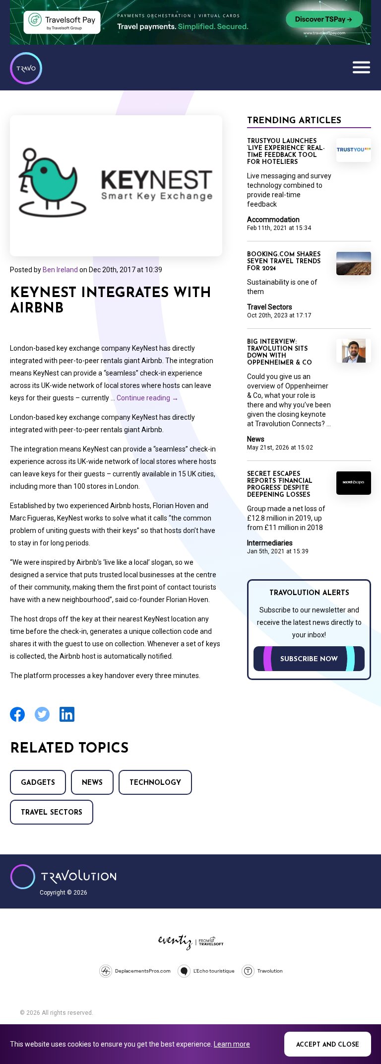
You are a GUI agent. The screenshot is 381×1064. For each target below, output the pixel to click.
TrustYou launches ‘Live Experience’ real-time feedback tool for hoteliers (285, 152)
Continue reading (148, 398)
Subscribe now (309, 659)
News (92, 783)
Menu (361, 67)
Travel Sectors (51, 813)
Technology (155, 783)
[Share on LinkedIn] (67, 720)
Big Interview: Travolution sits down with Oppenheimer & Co (279, 352)
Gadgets (38, 783)
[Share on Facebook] (17, 720)
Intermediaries (270, 543)
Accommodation (273, 220)
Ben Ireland (60, 270)
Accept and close (327, 1045)
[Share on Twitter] (42, 720)
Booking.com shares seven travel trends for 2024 (283, 262)
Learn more (232, 1044)
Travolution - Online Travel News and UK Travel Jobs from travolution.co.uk (63, 876)
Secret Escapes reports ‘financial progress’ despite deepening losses (280, 484)
